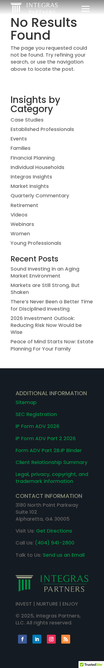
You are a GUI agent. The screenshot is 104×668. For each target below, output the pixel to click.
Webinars (22, 224)
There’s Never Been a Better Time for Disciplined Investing (52, 305)
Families (21, 148)
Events (19, 138)
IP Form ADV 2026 (37, 426)
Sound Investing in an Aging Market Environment (45, 272)
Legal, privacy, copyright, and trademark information (52, 478)
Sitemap (26, 402)
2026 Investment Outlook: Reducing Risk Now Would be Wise (46, 325)
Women (20, 233)
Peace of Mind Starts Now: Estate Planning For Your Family (52, 345)
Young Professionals (36, 243)
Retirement (24, 205)
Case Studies (27, 119)
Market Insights (30, 186)
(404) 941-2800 (54, 542)
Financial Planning (33, 157)
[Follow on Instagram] (51, 639)
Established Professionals (42, 129)
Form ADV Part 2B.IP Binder (49, 450)
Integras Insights (31, 176)
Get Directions (54, 530)
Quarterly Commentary (40, 195)
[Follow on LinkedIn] (36, 639)
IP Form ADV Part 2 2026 (46, 438)
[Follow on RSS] (65, 639)
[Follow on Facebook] (22, 639)
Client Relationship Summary (51, 462)
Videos (19, 214)
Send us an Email (64, 554)
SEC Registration (36, 414)
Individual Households (37, 167)
